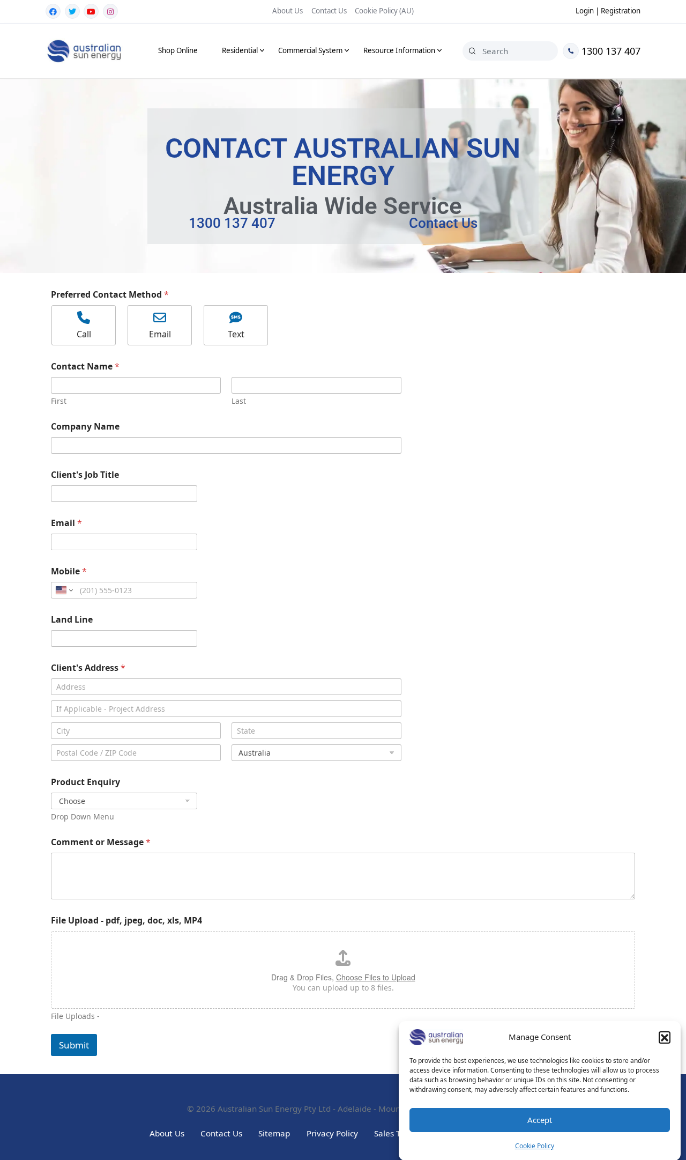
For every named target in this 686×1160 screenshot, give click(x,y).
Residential (240, 50)
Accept (539, 1120)
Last (239, 400)
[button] (664, 1037)
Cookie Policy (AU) (384, 11)
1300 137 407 (609, 51)
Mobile (69, 571)
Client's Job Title (85, 475)
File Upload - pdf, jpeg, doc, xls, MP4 (126, 920)
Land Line (72, 620)
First (58, 400)
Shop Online (178, 50)
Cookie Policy (534, 1145)
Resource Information (399, 50)
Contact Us (329, 11)
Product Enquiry (85, 782)
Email (66, 523)
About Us (287, 11)
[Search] (472, 51)
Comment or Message (101, 842)
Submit (74, 1045)
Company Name (85, 427)
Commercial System (310, 50)
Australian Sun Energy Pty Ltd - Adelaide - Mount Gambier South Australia (358, 1108)
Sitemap (274, 1133)
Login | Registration (608, 11)
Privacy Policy (332, 1133)
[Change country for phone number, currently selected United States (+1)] (63, 590)
